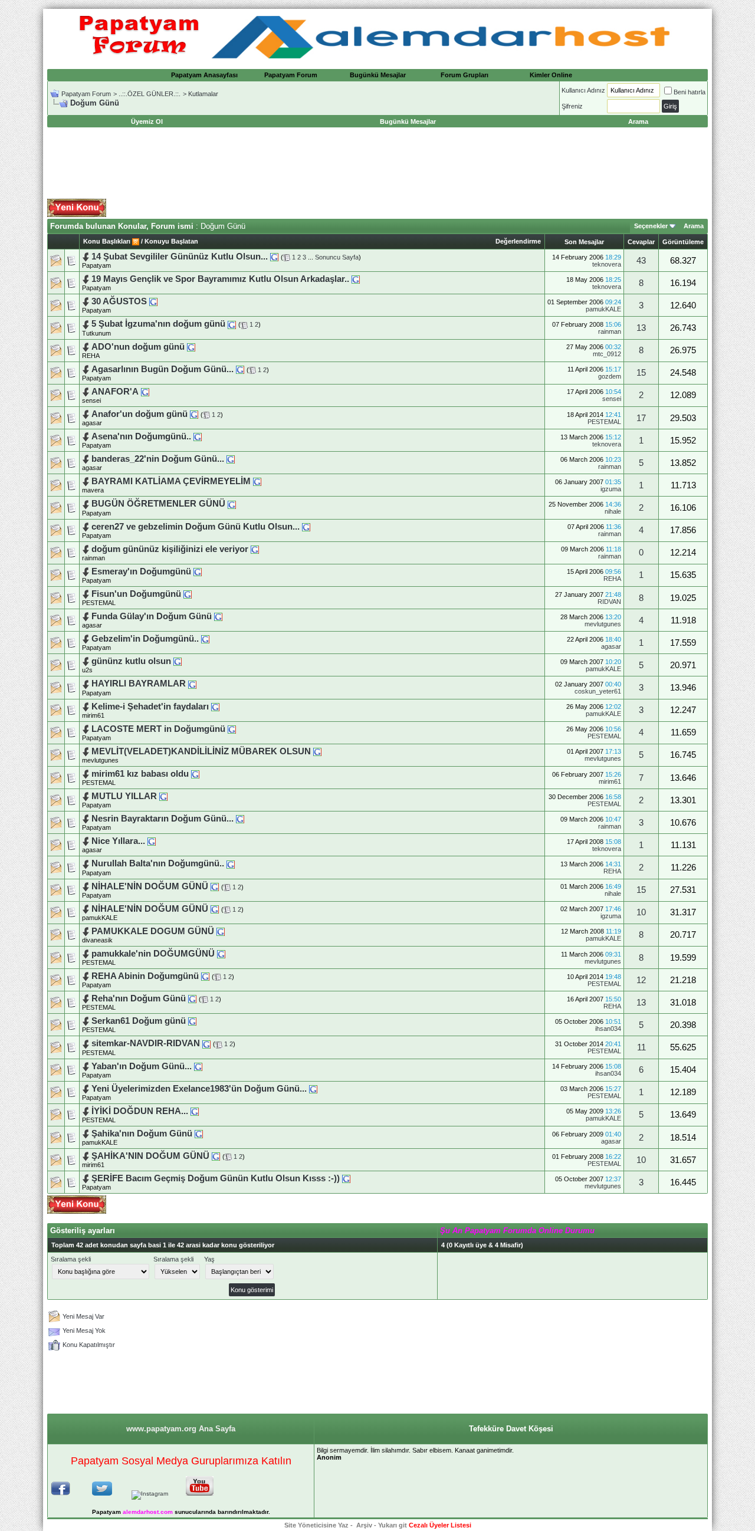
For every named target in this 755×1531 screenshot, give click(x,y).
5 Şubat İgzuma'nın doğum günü (158, 323)
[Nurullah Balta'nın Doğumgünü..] (230, 863)
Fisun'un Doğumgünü (136, 594)
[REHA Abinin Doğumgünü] (205, 976)
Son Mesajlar (584, 241)
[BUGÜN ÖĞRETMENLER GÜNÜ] (232, 503)
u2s (87, 669)
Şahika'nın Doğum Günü (141, 1133)
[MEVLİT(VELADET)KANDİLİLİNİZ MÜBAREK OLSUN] (317, 751)
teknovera (606, 264)
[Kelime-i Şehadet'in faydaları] (215, 706)
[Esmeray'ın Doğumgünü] (197, 571)
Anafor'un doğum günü (139, 414)
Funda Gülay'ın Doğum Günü (151, 616)
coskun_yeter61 (598, 691)
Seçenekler (651, 225)
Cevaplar (641, 241)
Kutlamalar (203, 93)
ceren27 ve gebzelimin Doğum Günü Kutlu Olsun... (195, 526)
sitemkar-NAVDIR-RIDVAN (145, 1043)
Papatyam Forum (290, 74)
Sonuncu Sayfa (337, 257)
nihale (613, 511)
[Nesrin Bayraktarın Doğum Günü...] (240, 818)
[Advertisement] (377, 163)
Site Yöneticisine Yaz (316, 1525)
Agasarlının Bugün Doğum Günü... (162, 369)
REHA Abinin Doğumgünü (145, 976)
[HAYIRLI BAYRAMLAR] (192, 683)
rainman (609, 331)
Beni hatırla (689, 92)
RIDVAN (609, 601)
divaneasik (97, 940)
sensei (91, 400)
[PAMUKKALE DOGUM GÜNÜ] (220, 931)
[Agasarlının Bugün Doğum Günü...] (240, 369)
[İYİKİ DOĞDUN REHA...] (195, 1111)
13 (641, 328)
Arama (694, 225)
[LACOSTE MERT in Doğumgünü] (232, 729)
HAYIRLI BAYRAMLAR (138, 683)
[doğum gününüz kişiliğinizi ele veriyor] (255, 549)
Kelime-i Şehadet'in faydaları (150, 706)
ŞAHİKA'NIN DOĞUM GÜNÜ (150, 1156)
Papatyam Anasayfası (204, 74)
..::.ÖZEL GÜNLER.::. (149, 93)
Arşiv (364, 1525)
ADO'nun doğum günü (138, 346)
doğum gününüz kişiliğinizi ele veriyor (169, 549)
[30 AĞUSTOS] (153, 301)
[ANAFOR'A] (145, 391)
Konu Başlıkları (106, 241)
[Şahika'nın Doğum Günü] (199, 1133)
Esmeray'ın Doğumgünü (141, 571)
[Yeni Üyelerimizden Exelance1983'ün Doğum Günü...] (313, 1088)
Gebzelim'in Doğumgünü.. (145, 638)
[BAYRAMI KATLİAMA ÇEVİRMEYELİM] (257, 481)
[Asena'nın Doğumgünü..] (197, 436)
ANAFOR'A (115, 391)
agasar (611, 646)
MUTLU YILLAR (124, 796)
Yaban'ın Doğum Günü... (141, 1066)
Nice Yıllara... (118, 841)
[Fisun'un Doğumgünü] (187, 594)
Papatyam (96, 265)
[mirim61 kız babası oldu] (195, 773)
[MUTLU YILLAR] (163, 796)
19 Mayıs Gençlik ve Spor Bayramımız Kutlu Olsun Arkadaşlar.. (220, 279)
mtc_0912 (607, 353)
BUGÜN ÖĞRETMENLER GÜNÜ (158, 503)
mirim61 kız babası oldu (140, 773)
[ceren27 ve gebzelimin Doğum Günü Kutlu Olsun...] (306, 526)
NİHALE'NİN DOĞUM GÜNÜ (149, 886)
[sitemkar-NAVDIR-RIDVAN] (206, 1043)
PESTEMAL (604, 421)
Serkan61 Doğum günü (138, 1021)
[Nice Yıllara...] (151, 841)
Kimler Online (551, 74)
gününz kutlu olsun (131, 661)
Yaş (209, 1259)
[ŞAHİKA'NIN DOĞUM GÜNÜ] (216, 1156)
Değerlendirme (518, 241)
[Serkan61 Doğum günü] (192, 1021)
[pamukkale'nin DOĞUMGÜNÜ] (221, 953)
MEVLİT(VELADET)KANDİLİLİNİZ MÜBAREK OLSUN (201, 751)
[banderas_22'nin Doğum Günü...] (230, 459)
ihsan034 (608, 1028)
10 (641, 912)
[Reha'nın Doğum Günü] (192, 998)
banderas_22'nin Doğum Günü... (157, 459)
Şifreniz (572, 106)
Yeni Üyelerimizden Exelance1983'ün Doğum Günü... (199, 1088)
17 (641, 418)
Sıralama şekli (71, 1259)
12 (641, 980)
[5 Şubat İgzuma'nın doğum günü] (232, 323)
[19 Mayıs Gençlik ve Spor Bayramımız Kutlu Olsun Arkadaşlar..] (356, 279)
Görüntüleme (683, 241)
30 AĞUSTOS (119, 301)
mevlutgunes (603, 623)
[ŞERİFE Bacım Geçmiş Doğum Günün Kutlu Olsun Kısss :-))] (346, 1178)
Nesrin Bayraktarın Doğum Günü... (162, 818)
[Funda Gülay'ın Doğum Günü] (218, 616)
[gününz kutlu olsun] (177, 661)
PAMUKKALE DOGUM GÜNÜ (152, 931)
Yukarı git (392, 1525)
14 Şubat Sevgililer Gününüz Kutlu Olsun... (179, 256)
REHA (91, 355)
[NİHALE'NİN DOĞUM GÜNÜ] (215, 886)
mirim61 (93, 715)
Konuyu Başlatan (171, 241)
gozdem (609, 376)
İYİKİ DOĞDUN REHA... (139, 1111)
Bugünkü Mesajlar (378, 74)
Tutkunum (96, 333)
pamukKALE (603, 309)
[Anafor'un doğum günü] (194, 414)
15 (641, 372)
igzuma (610, 488)
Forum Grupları (464, 74)
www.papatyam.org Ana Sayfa (180, 1428)
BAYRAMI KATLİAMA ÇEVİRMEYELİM (171, 481)
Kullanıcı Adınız (583, 90)
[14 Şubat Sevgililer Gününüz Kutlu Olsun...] (274, 256)
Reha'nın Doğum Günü (138, 998)
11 (641, 1047)
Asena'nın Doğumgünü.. (141, 436)
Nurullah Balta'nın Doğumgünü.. (157, 863)
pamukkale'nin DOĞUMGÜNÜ (153, 953)
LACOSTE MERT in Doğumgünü (158, 729)
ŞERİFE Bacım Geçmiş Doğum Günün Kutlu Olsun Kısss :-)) (215, 1178)
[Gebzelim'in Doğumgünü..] (205, 638)
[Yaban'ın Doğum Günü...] (198, 1066)
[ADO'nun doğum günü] (191, 346)
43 (641, 260)
